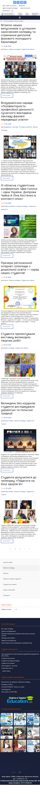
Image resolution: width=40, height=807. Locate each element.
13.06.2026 (7, 123)
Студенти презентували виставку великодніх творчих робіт (18, 333)
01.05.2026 (7, 273)
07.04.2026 (7, 482)
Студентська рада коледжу (10, 653)
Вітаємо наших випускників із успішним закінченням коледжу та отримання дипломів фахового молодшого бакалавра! (18, 33)
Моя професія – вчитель (9, 658)
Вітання (5, 49)
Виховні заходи (8, 415)
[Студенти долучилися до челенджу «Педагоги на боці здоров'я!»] (20, 504)
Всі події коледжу (7, 621)
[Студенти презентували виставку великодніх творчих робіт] (20, 360)
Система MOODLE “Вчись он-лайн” (13, 679)
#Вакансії (22, 5)
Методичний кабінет (8, 630)
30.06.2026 (7, 46)
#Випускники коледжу (10, 8)
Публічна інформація (8, 623)
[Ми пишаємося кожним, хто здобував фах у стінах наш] (33, 725)
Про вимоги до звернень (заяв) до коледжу (15, 674)
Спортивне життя (7, 660)
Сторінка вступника (8, 650)
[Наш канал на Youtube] (14, 2)
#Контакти (6, 10)
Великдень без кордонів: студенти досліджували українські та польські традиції (18, 403)
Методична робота (25, 125)
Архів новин (6, 663)
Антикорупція (6, 682)
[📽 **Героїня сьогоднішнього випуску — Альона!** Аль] (20, 725)
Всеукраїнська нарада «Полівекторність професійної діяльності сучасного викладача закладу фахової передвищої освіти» (17, 110)
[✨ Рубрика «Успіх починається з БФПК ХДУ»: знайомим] (20, 738)
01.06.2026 (7, 201)
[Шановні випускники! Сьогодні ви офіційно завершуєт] (6, 725)
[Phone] (24, 2)
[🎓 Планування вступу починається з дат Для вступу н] (33, 738)
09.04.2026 (7, 340)
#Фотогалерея (25, 8)
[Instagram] (21, 2)
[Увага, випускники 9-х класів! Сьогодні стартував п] (33, 711)
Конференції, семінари (10, 125)
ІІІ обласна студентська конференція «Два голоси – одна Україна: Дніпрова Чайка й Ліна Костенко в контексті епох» (19, 189)
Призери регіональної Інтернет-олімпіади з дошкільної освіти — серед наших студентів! (20, 264)
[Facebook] (18, 2)
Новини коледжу (14, 49)
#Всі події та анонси (9, 5)
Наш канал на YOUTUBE (9, 684)
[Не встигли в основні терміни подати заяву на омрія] (6, 711)
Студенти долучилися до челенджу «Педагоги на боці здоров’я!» (18, 474)
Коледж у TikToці (7, 677)
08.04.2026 (7, 412)
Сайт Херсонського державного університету (16, 635)
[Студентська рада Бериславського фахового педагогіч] (6, 738)
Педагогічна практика (8, 633)
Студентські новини (27, 49)
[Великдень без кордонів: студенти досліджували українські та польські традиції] (20, 434)
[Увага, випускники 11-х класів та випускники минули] (20, 711)
